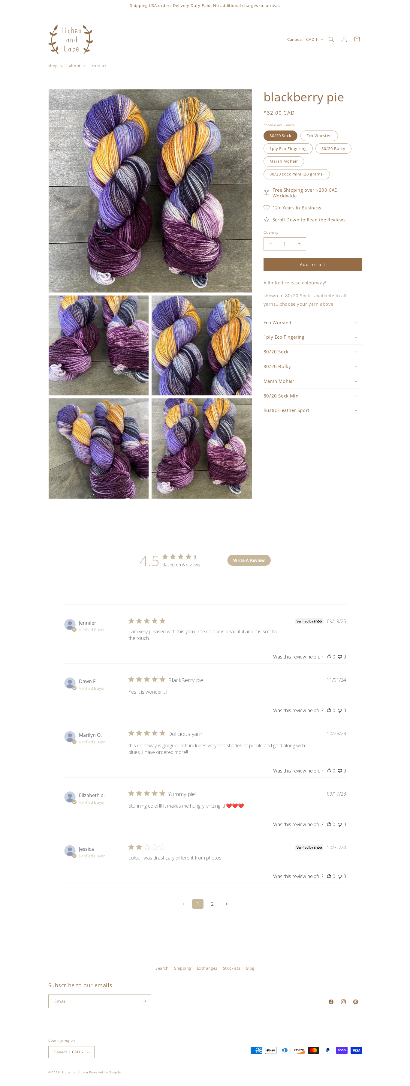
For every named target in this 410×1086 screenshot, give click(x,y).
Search (161, 968)
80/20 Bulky (333, 148)
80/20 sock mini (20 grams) (297, 174)
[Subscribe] (144, 1001)
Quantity (271, 232)
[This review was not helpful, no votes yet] (340, 656)
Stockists (231, 968)
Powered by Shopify (105, 1072)
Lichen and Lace (75, 1072)
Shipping (182, 968)
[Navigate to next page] (226, 904)
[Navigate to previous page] (183, 904)
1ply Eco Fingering (288, 148)
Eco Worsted (319, 135)
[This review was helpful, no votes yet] (329, 656)
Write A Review (249, 560)
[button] (55, 66)
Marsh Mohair (284, 161)
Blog (250, 968)
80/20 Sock (281, 135)
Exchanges (207, 968)
